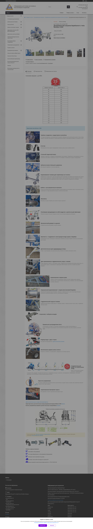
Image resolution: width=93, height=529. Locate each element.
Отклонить (52, 525)
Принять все (42, 525)
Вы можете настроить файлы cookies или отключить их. (46, 522)
